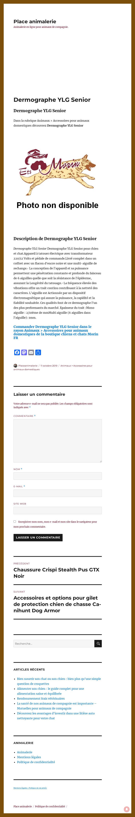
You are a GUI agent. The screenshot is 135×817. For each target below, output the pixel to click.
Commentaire (25, 416)
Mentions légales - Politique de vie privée (30, 788)
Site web (20, 503)
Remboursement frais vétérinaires (41, 698)
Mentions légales (29, 757)
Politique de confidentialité (36, 762)
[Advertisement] (68, 70)
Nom (18, 469)
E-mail (19, 486)
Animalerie (24, 752)
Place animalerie (35, 21)
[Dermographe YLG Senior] (58, 182)
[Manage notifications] (127, 809)
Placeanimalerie (27, 365)
